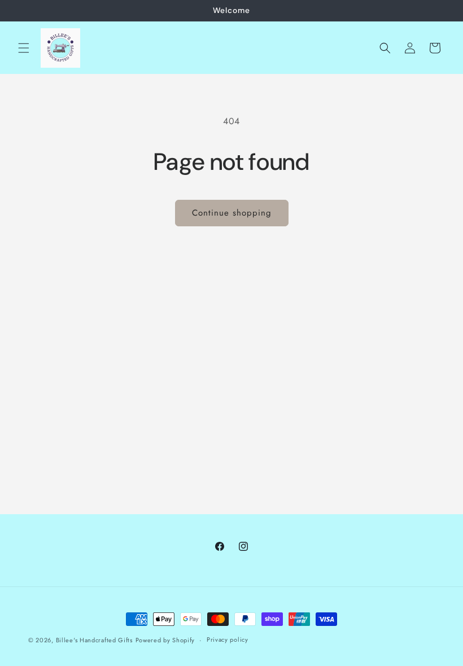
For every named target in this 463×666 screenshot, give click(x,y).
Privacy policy (227, 639)
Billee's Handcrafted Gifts (94, 640)
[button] (23, 48)
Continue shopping (232, 213)
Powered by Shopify (165, 640)
